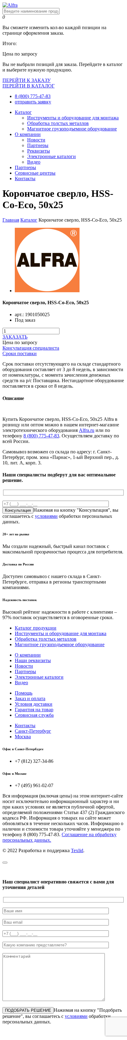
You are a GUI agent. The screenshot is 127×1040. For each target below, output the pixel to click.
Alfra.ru (86, 430)
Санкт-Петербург (33, 731)
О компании (28, 134)
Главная (10, 220)
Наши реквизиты (33, 660)
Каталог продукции (35, 628)
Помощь (23, 693)
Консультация (18, 510)
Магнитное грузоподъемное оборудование (72, 128)
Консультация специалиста (30, 348)
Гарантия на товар (34, 709)
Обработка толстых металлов (58, 123)
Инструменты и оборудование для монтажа (73, 117)
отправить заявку (33, 101)
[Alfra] (10, 5)
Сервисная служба (34, 715)
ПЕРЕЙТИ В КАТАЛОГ (28, 85)
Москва (23, 736)
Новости (36, 139)
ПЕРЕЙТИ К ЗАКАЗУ (26, 80)
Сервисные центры (35, 173)
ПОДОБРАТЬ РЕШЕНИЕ (28, 1010)
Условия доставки (33, 704)
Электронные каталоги (51, 156)
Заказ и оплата (30, 698)
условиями (46, 516)
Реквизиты (38, 150)
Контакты (25, 178)
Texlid (77, 850)
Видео (33, 162)
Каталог (23, 112)
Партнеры (37, 145)
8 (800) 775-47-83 (33, 96)
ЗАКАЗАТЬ (14, 337)
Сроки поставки (19, 353)
